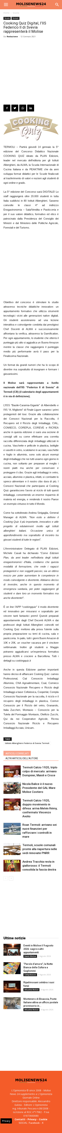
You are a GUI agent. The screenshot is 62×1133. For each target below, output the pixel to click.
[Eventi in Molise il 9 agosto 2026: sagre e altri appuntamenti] (12, 950)
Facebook (34, 1122)
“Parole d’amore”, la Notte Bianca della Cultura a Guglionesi (38, 967)
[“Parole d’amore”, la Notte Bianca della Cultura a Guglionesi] (12, 968)
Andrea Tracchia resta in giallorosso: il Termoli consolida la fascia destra (39, 865)
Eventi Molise (30, 956)
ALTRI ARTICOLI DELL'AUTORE (22, 758)
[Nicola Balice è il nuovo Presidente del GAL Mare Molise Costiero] (12, 788)
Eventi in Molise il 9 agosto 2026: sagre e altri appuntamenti (38, 949)
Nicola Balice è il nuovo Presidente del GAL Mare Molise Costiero (38, 788)
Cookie (43, 1119)
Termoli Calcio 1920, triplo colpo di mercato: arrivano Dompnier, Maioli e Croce (39, 771)
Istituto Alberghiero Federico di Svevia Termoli (27, 743)
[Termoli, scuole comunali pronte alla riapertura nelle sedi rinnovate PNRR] (12, 849)
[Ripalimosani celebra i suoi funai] (12, 987)
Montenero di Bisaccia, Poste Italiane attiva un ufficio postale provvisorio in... (40, 1002)
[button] (57, 4)
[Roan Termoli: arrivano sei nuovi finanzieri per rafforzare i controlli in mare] (12, 829)
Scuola (16, 12)
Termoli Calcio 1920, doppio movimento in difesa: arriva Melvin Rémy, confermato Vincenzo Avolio (39, 808)
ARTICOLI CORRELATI (17, 753)
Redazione (12, 36)
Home (6, 12)
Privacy (32, 1119)
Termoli (15, 18)
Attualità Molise (31, 989)
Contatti (20, 1119)
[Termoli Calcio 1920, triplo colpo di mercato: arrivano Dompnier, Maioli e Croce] (12, 771)
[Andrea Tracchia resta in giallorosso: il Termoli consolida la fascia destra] (12, 866)
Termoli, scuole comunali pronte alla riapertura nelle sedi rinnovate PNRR (39, 849)
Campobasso (30, 974)
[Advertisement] (31, 72)
